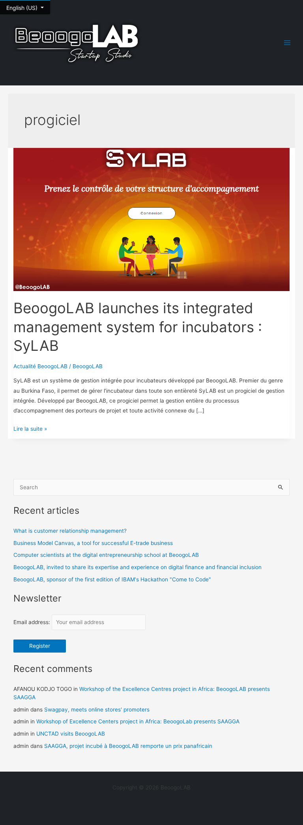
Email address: (32, 622)
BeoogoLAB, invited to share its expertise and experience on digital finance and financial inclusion (137, 567)
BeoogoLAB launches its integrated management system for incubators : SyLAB (137, 326)
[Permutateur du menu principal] (287, 43)
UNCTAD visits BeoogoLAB (70, 733)
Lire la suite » (30, 428)
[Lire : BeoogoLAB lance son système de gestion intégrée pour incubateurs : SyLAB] (151, 219)
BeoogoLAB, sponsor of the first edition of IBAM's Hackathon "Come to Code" (112, 579)
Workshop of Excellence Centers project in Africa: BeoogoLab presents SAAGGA (137, 721)
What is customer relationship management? (70, 531)
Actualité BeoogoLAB (40, 366)
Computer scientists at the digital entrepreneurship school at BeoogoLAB (106, 555)
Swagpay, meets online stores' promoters (97, 709)
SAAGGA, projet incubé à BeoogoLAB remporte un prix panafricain (128, 746)
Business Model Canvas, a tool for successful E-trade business (93, 543)
